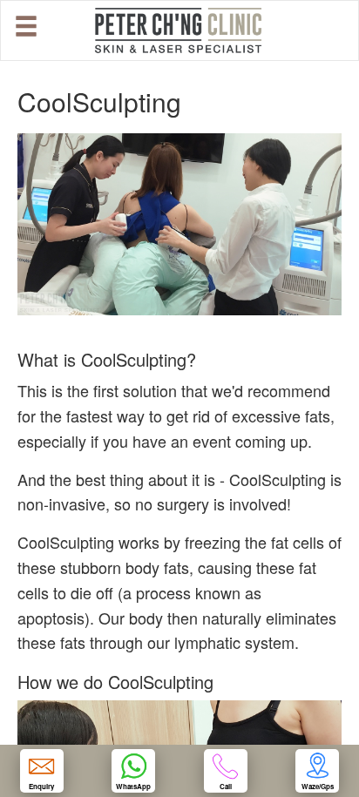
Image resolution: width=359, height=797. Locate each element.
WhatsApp (133, 786)
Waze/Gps (317, 786)
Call (226, 786)
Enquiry (41, 786)
